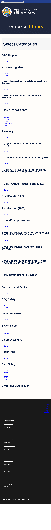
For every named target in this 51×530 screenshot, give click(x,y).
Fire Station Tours (8, 461)
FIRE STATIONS (8, 488)
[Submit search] (2, 2)
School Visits (7, 464)
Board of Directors (8, 424)
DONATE (6, 486)
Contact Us (7, 417)
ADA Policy (7, 471)
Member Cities (7, 427)
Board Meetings (8, 431)
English (6, 61)
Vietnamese (8, 123)
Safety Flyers (7, 453)
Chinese (6, 119)
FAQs (5, 490)
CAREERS (6, 491)
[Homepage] (12, 412)
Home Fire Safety (8, 439)
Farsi (5, 125)
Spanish (6, 75)
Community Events (9, 468)
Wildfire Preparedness (9, 446)
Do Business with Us (9, 420)
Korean (6, 121)
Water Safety (7, 442)
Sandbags (6, 449)
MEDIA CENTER (8, 484)
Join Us (6, 475)
